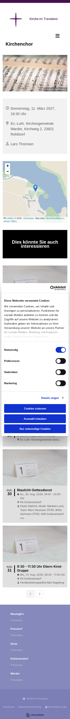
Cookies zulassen (35, 408)
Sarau (13, 643)
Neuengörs (17, 613)
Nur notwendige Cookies (35, 428)
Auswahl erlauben (35, 418)
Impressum (9, 706)
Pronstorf (16, 628)
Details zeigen (50, 397)
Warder (15, 673)
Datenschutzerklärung (29, 706)
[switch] (61, 361)
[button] (35, 35)
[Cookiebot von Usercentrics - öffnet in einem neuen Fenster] (50, 288)
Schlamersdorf (19, 658)
